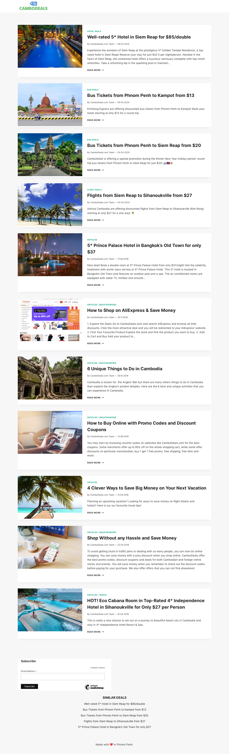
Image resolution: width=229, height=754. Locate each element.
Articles (92, 240)
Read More (95, 70)
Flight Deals (94, 190)
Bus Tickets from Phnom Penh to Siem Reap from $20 (144, 145)
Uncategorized (107, 304)
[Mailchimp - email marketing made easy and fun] (94, 689)
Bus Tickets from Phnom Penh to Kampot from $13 (140, 95)
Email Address (29, 671)
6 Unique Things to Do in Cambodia (124, 368)
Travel (103, 595)
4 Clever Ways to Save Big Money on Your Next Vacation (146, 488)
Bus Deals (93, 90)
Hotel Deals (94, 31)
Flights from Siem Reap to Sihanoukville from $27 (139, 195)
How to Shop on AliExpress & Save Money (131, 310)
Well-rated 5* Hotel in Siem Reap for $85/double (139, 37)
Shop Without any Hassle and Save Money (132, 538)
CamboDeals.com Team (102, 44)
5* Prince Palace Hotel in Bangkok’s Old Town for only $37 (114, 727)
